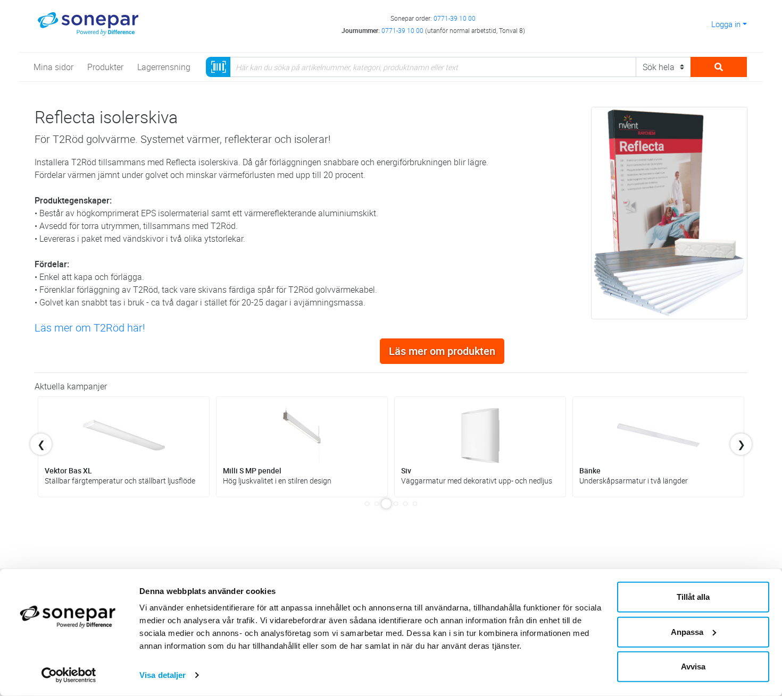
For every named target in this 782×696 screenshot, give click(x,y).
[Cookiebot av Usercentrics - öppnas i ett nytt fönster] (68, 675)
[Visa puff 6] (415, 503)
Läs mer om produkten (442, 351)
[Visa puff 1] (367, 503)
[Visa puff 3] (386, 503)
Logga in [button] (726, 24)
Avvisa (693, 666)
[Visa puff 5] (405, 503)
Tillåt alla (693, 596)
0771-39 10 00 (455, 18)
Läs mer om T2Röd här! (90, 327)
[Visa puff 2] (376, 503)
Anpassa (687, 631)
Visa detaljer (162, 675)
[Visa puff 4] (395, 503)
